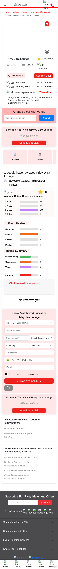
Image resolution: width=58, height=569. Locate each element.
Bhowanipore (26, 12)
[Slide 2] (28, 52)
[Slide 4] (34, 52)
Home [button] (7, 12)
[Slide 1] (25, 52)
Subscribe (45, 502)
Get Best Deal (43, 76)
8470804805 (17, 76)
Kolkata (15, 12)
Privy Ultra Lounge (42, 12)
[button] (15, 12)
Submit (46, 118)
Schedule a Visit (29, 142)
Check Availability (29, 381)
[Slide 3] (31, 52)
